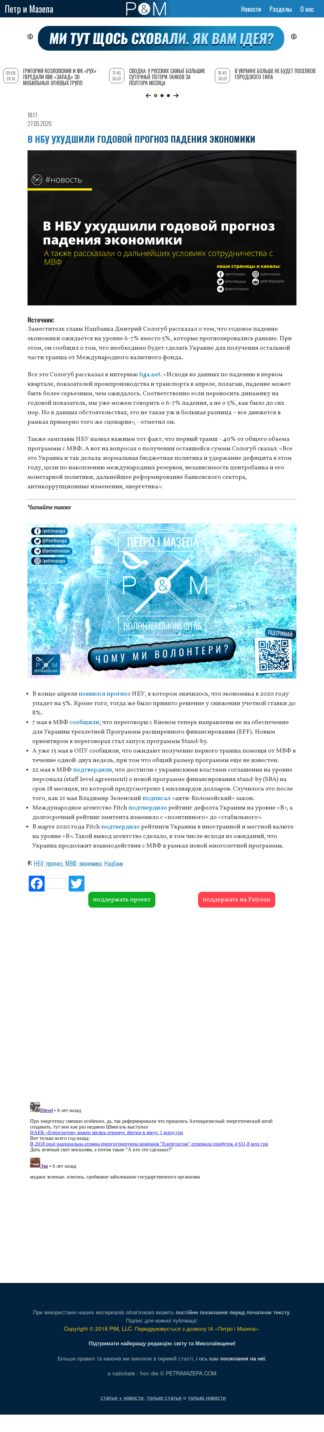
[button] (148, 95)
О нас (307, 9)
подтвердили (92, 770)
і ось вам (230, 1358)
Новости (251, 9)
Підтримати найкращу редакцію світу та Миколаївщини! (162, 1343)
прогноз (54, 863)
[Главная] (146, 9)
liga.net (149, 374)
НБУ (39, 863)
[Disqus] (162, 1004)
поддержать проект (122, 899)
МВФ (71, 863)
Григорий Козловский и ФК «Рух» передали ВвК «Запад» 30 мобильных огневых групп (60, 77)
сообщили (84, 722)
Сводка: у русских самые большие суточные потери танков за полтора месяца (167, 77)
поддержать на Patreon (237, 899)
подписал (156, 798)
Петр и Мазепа (29, 8)
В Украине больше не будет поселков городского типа (275, 74)
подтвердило (147, 808)
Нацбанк (113, 863)
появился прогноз (104, 694)
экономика (90, 863)
